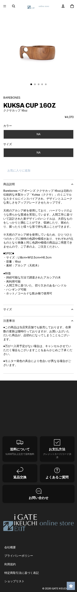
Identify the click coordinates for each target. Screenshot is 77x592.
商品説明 (9, 184)
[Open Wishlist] (71, 586)
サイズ (7, 309)
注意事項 (9, 321)
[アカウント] (63, 6)
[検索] (13, 6)
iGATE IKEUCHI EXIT (63, 588)
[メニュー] (4, 6)
